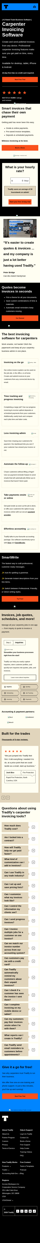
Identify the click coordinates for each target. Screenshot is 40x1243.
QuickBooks (20, 543)
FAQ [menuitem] (21, 1156)
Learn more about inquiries (20, 677)
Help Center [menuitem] (24, 1148)
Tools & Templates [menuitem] (27, 1166)
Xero (9, 543)
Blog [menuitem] (22, 1173)
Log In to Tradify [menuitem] (26, 1134)
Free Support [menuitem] (25, 1145)
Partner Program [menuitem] (8, 1138)
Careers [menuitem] (5, 1141)
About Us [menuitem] (5, 1134)
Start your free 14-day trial (20, 202)
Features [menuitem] (5, 1166)
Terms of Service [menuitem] (8, 1148)
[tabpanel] (20, 660)
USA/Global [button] (6, 1200)
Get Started (20, 318)
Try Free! (20, 599)
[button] (3, 797)
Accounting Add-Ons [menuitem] (10, 1173)
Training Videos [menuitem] (26, 1152)
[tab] (10, 686)
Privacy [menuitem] (5, 1145)
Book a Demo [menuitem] (25, 1141)
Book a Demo (20, 148)
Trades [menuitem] (4, 1170)
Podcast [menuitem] (23, 1170)
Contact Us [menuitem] (24, 1138)
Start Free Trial (20, 79)
